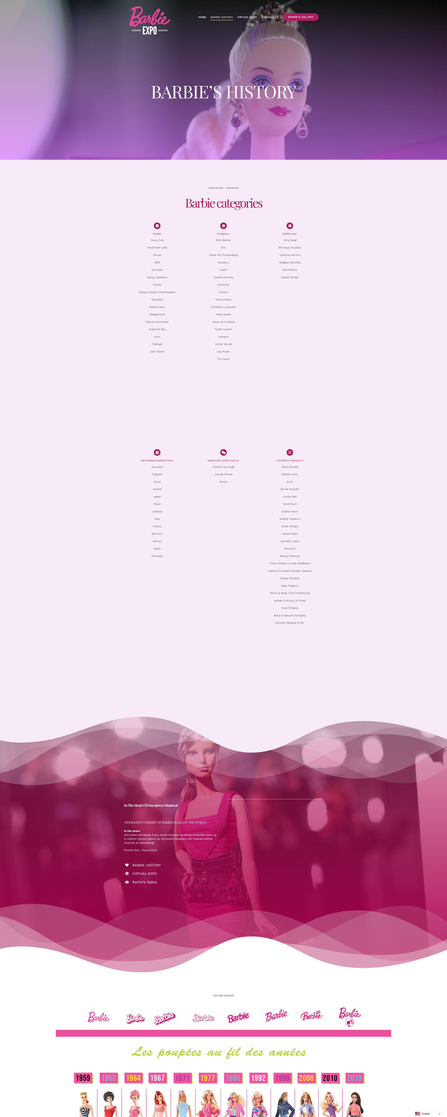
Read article (149, 850)
